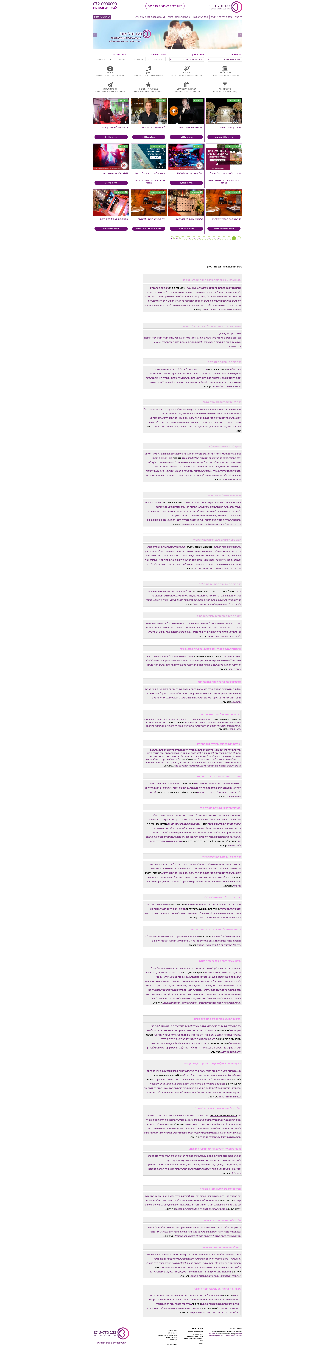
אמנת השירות (173, 1330)
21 (177, 238)
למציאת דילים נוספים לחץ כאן (111, 1343)
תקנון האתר (173, 1340)
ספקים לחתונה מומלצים (221, 17)
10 (189, 238)
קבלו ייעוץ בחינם (200, 17)
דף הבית (238, 17)
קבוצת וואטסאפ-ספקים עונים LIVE (150, 17)
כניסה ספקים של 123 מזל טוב (167, 1335)
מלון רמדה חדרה (165, 338)
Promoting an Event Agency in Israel (221, 1335)
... (183, 238)
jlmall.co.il (238, 1334)
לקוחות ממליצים (172, 1344)
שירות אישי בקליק (102, 17)
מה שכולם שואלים (171, 1337)
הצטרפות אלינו (172, 1333)
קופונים (201, 1343)
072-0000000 (105, 3)
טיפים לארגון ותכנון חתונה (179, 17)
